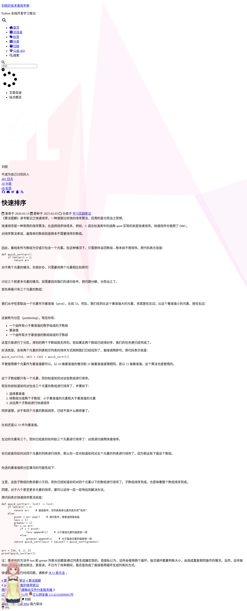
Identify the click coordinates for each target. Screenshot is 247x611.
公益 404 (19, 50)
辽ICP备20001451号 (15, 594)
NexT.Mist (22, 604)
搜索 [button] (16, 55)
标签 (16, 37)
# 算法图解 (33, 580)
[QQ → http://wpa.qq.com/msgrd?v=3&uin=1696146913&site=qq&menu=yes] (17, 192)
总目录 (17, 32)
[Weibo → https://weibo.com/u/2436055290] (13, 192)
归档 (16, 46)
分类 (16, 41)
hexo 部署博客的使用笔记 (21, 585)
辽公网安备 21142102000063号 (53, 594)
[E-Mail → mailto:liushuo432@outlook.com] (8, 192)
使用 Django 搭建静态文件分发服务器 (27, 590)
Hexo (8, 604)
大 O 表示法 (57, 573)
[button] (123, 20)
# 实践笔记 (18, 580)
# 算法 (6, 580)
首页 (16, 27)
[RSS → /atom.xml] (22, 192)
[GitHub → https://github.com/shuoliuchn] (3, 192)
